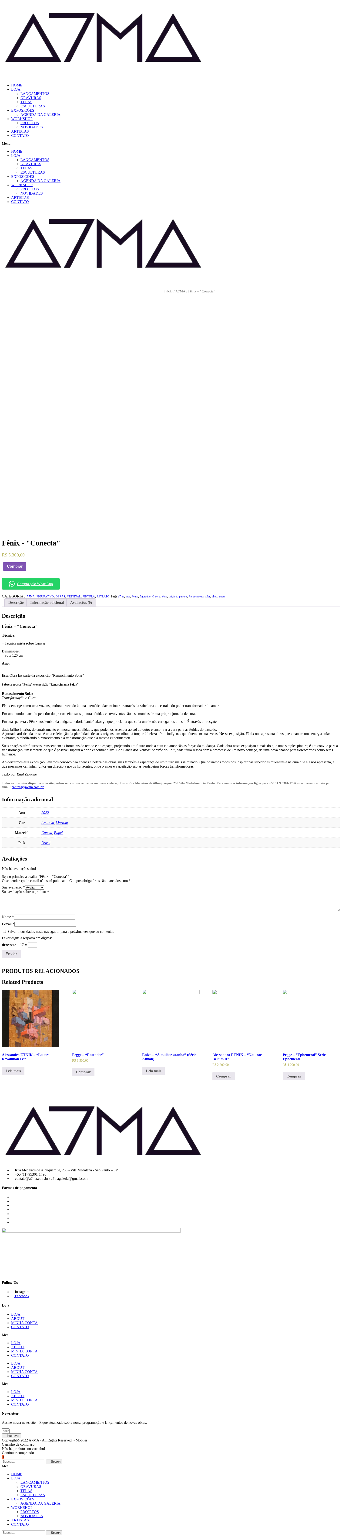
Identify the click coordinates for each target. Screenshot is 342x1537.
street (222, 596)
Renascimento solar (199, 596)
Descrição (16, 602)
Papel (58, 833)
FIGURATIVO (45, 596)
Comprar (15, 566)
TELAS (26, 102)
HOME (16, 85)
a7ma (121, 596)
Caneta (46, 833)
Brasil (45, 843)
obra (164, 596)
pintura (183, 596)
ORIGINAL (74, 596)
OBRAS (60, 596)
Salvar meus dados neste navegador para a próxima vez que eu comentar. (60, 931)
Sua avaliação (13, 887)
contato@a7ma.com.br (28, 787)
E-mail (8, 924)
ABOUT (17, 1319)
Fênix (135, 596)
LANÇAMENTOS (34, 94)
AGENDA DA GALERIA (40, 115)
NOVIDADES (31, 127)
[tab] (16, 602)
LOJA (15, 89)
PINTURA (89, 596)
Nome (8, 917)
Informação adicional (47, 602)
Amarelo (47, 823)
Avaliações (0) (81, 602)
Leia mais (13, 1071)
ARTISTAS (20, 131)
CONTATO (20, 135)
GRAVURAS (30, 98)
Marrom (62, 823)
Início (168, 291)
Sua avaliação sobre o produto (25, 892)
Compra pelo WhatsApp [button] (35, 584)
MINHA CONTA (24, 1323)
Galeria (156, 596)
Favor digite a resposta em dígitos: (27, 938)
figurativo (145, 596)
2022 (45, 813)
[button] (171, 143)
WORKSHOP (22, 119)
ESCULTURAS (32, 106)
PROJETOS (29, 123)
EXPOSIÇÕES (22, 110)
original (173, 596)
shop (214, 596)
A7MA (180, 291)
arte (128, 596)
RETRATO (103, 596)
